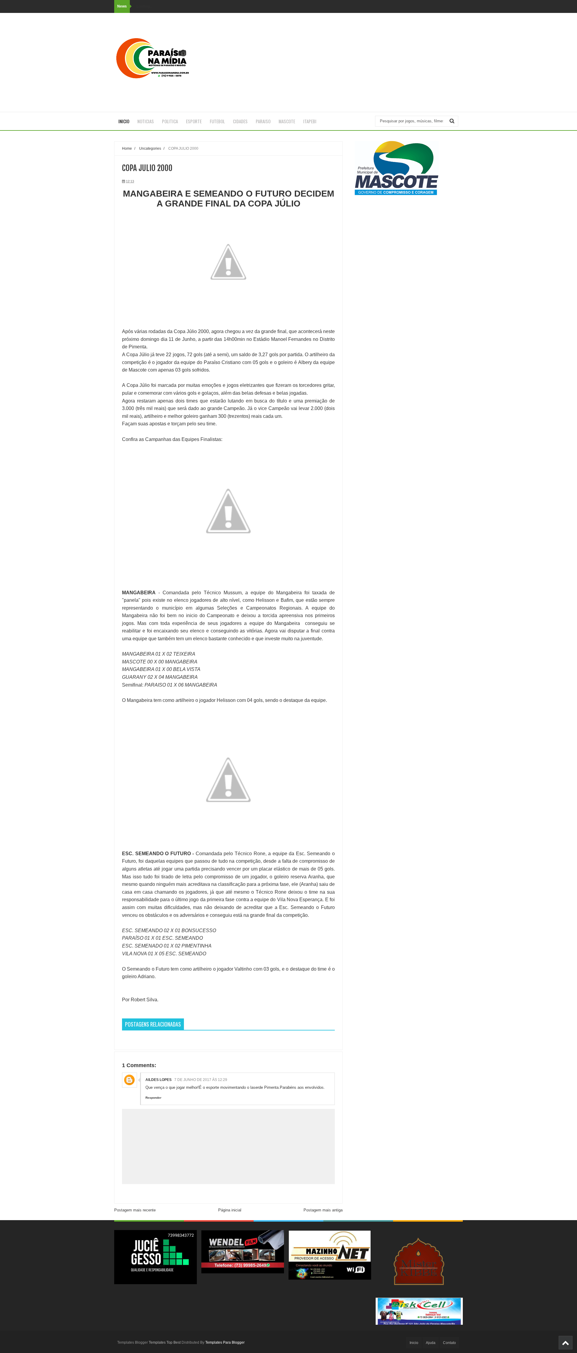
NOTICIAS (145, 121)
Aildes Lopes (158, 1080)
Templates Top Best (165, 1342)
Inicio (123, 121)
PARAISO (263, 121)
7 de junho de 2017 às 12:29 (200, 1080)
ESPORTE (194, 121)
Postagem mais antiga (323, 1210)
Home (127, 148)
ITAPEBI (309, 121)
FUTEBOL (217, 121)
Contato (449, 1343)
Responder (153, 1097)
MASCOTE (287, 121)
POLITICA (170, 121)
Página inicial (229, 1210)
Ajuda (430, 1343)
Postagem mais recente (135, 1210)
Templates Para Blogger (225, 1342)
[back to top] (565, 1342)
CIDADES (240, 121)
